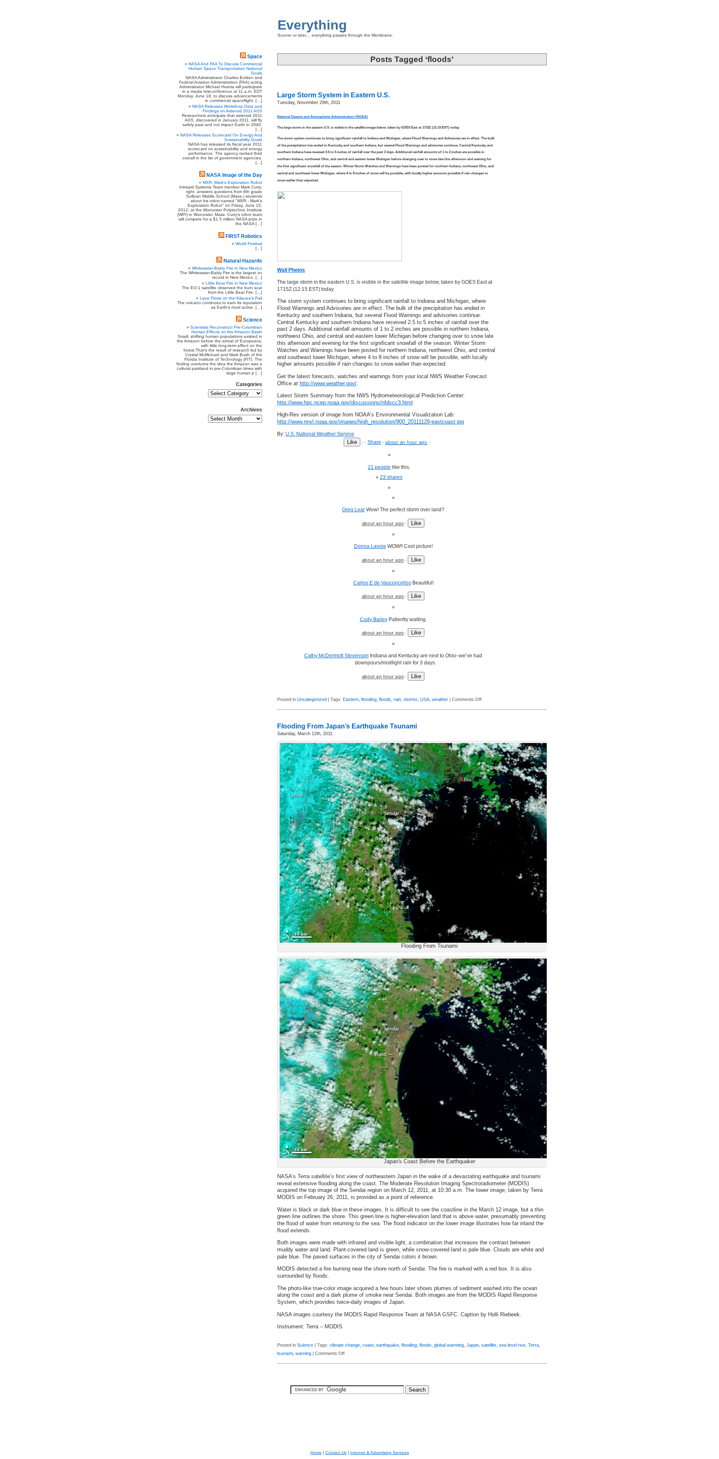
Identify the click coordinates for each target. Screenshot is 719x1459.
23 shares (391, 477)
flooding (369, 699)
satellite (488, 1345)
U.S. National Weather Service (319, 434)
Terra (533, 1345)
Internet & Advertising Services (379, 1452)
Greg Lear (353, 510)
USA (424, 699)
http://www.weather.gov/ (328, 383)
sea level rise (512, 1345)
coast (368, 1345)
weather (440, 699)
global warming (449, 1345)
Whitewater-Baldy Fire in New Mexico (227, 268)
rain (397, 699)
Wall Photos (291, 270)
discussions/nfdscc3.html (345, 403)
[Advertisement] (522, 231)
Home (316, 1452)
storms (411, 699)
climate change (345, 1345)
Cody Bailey (373, 619)
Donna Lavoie (370, 546)
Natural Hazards (242, 261)
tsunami (285, 1353)
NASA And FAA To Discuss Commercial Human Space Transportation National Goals (225, 68)
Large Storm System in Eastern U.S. (333, 95)
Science (305, 1345)
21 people (379, 467)
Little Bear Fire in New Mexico (234, 283)
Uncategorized (312, 699)
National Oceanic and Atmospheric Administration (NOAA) (322, 117)
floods (385, 699)
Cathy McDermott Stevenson (336, 656)
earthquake (387, 1345)
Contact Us (336, 1452)
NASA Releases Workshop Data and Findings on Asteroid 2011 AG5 (227, 108)
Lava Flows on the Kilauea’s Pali (231, 298)
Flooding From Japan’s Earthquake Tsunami (347, 726)
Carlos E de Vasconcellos (382, 583)
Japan (472, 1345)
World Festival (249, 243)
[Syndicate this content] (243, 56)
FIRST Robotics (244, 236)
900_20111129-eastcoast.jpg (370, 422)
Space (254, 56)
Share (374, 442)
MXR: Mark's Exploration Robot (232, 182)
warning (303, 1353)
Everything (312, 24)
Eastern (351, 699)
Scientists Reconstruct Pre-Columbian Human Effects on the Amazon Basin (226, 329)
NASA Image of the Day (234, 175)
